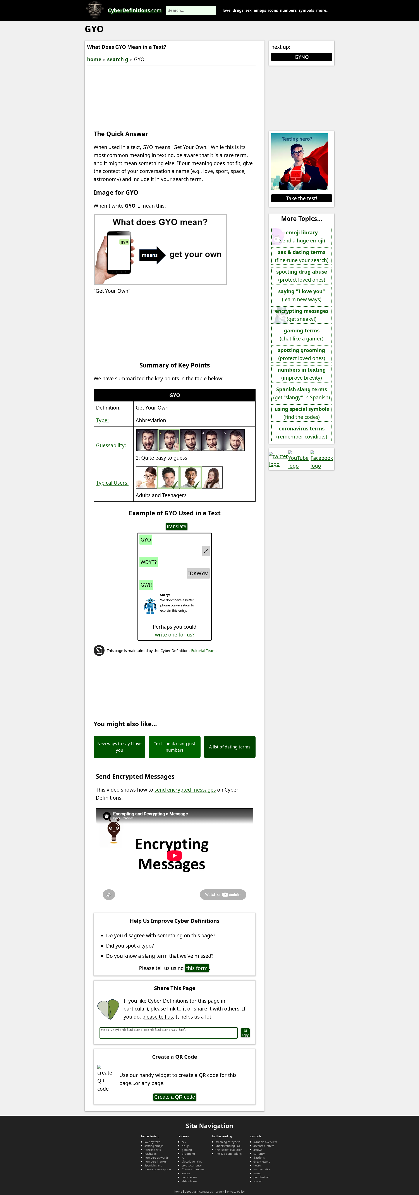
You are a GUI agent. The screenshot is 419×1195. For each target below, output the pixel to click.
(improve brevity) (302, 373)
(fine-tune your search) (301, 256)
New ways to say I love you (119, 747)
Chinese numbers (193, 1169)
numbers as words (156, 1157)
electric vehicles (192, 1161)
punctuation (261, 1177)
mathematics (261, 1169)
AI (183, 1157)
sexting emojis (153, 1146)
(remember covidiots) (301, 432)
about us (190, 1191)
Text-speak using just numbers (174, 747)
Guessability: (111, 445)
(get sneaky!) (301, 314)
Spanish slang (153, 1165)
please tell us (157, 1016)
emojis (260, 10)
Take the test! (301, 198)
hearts (257, 1165)
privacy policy (236, 1191)
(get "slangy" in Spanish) (301, 393)
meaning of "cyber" (227, 1142)
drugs (238, 10)
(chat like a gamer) (301, 334)
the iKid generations (228, 1154)
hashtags (150, 1154)
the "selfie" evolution (228, 1150)
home (94, 59)
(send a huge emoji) (301, 236)
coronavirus (189, 1177)
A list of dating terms (229, 747)
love (226, 10)
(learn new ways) (301, 295)
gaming (187, 1150)
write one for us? (174, 634)
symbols (306, 10)
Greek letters (261, 1161)
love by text (152, 1142)
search (220, 1191)
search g (117, 59)
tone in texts (152, 1150)
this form (197, 968)
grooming (188, 1154)
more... (323, 10)
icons (273, 10)
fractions (259, 1157)
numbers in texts (155, 1161)
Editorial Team (203, 650)
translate (176, 526)
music (257, 1173)
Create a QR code (174, 1097)
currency (259, 1154)
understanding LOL (228, 1146)
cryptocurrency (192, 1165)
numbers (288, 10)
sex (249, 10)
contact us (206, 1191)
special (257, 1181)
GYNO (302, 56)
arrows (257, 1150)
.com (134, 10)
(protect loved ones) (301, 275)
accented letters (263, 1146)
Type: (102, 420)
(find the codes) (302, 412)
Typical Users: (112, 482)
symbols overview (265, 1142)
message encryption (157, 1169)
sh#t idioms (189, 1181)
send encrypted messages (185, 789)
